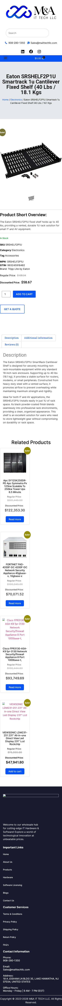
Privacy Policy (10, 921)
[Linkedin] (22, 51)
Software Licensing (12, 885)
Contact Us (8, 900)
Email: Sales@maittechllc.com (16, 968)
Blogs (6, 892)
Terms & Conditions (12, 914)
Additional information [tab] (38, 337)
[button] (5, 57)
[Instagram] (39, 51)
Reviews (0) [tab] (12, 344)
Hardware (8, 877)
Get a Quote (12, 309)
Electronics (16, 99)
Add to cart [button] (14, 771)
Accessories (12, 255)
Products (7, 869)
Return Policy (9, 937)
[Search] (52, 33)
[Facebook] (31, 51)
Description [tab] (12, 337)
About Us (7, 862)
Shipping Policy (10, 929)
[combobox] (27, 33)
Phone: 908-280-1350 (11, 959)
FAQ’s (6, 945)
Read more (15, 519)
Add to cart (24, 294)
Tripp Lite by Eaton (19, 268)
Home (5, 99)
